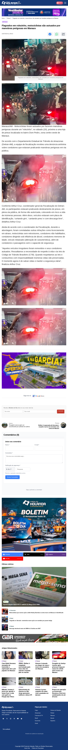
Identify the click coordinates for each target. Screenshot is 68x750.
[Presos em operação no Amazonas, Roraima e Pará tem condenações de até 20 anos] (59, 681)
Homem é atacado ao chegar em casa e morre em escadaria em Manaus (42, 666)
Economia (37, 720)
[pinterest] (14, 718)
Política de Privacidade (38, 748)
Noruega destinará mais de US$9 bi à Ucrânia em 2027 (25, 628)
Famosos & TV (39, 715)
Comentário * (9, 453)
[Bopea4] (11, 3)
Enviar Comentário (12, 477)
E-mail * (37, 445)
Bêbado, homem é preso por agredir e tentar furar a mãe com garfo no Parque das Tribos (8, 693)
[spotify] (21, 718)
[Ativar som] (64, 386)
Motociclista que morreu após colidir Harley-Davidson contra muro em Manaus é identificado (36, 612)
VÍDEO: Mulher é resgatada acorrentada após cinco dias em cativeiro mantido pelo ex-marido (24, 668)
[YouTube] (17, 718)
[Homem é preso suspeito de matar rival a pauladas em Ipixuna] (42, 681)
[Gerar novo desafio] (13, 469)
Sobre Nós (27, 748)
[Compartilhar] (63, 34)
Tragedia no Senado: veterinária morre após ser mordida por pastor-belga (30, 620)
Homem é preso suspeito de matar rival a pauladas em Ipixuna (41, 692)
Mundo (52, 718)
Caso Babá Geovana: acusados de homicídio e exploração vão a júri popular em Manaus (9, 667)
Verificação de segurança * (12, 465)
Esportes (52, 720)
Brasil (36, 718)
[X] (6, 718)
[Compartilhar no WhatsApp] (57, 34)
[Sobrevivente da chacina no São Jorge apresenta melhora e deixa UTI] (26, 681)
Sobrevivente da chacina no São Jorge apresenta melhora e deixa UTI (25, 692)
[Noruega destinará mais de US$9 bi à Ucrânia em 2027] (5, 627)
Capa (36, 710)
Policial (8, 18)
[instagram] (10, 718)
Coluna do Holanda (55, 710)
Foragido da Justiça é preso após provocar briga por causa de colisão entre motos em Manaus (59, 668)
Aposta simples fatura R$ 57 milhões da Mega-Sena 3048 (21, 604)
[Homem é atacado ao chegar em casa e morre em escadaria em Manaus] (42, 655)
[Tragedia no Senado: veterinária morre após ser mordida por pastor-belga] (5, 619)
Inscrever (60, 411)
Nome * (7, 445)
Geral (36, 723)
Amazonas (38, 713)
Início (3, 18)
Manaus (52, 715)
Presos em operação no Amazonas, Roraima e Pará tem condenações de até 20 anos (59, 693)
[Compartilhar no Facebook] (50, 34)
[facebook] (3, 718)
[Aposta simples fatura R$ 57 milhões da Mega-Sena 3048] (34, 587)
